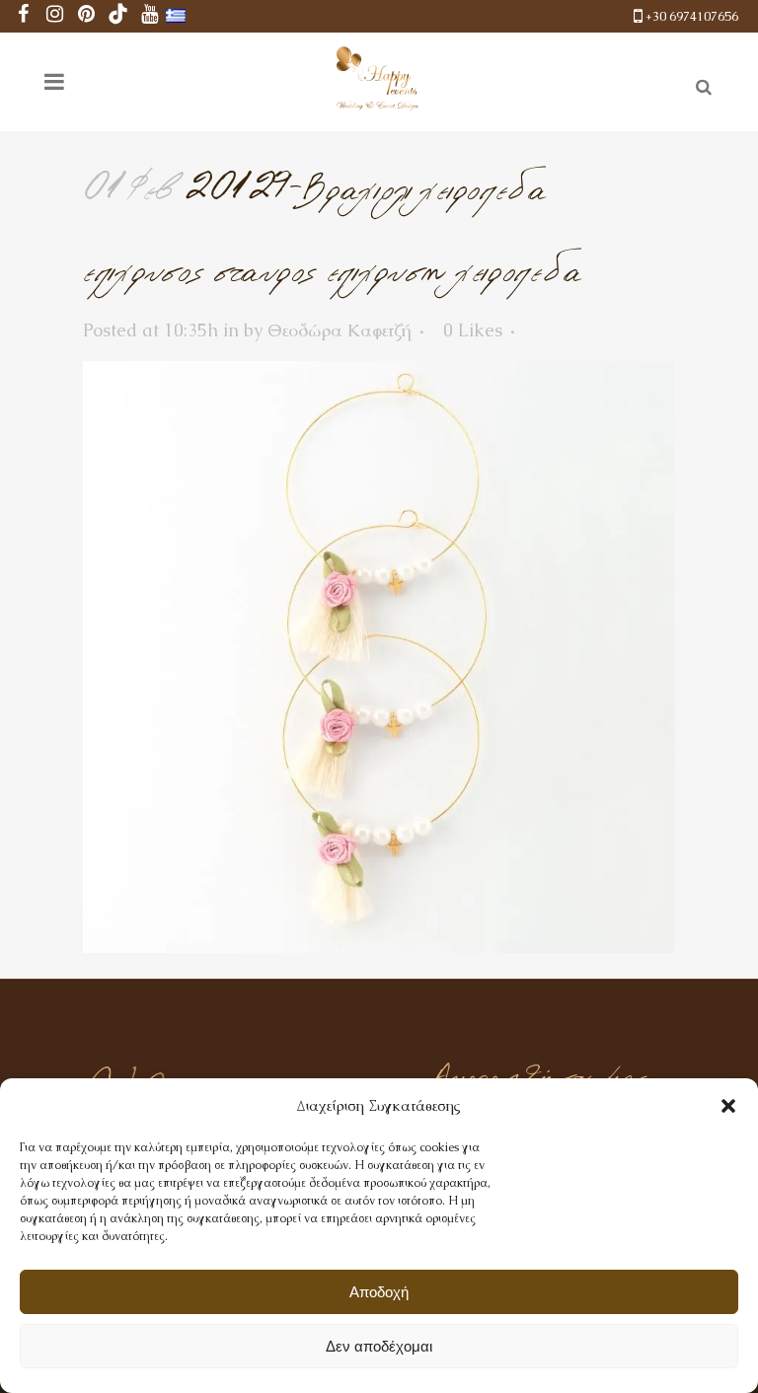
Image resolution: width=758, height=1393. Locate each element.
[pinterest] (87, 16)
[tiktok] (118, 16)
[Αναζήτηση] (700, 84)
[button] (728, 1106)
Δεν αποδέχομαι (379, 1346)
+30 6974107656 (691, 16)
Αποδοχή (379, 1291)
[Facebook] (23, 16)
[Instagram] (55, 16)
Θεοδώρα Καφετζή (339, 330)
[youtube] (150, 16)
